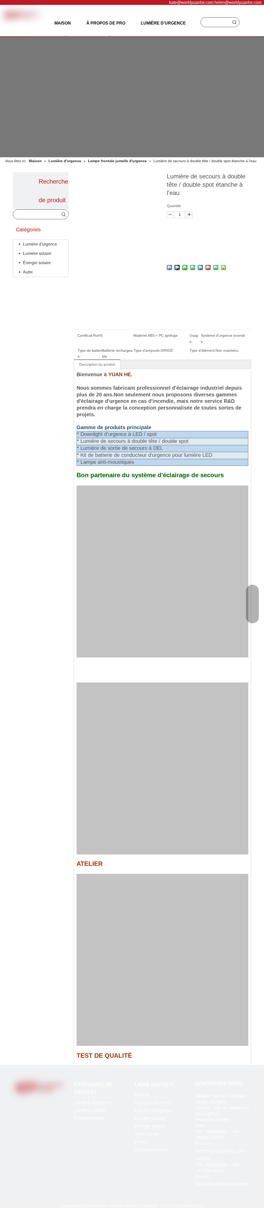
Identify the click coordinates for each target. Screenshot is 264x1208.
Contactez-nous (151, 1149)
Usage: (193, 338)
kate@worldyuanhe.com (191, 2)
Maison (142, 1094)
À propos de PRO (153, 1102)
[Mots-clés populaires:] (234, 22)
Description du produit (97, 364)
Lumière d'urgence (40, 244)
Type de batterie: (90, 353)
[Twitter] (32, 1101)
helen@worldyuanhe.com (237, 2)
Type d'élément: (202, 350)
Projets (142, 1142)
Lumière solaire (37, 253)
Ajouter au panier (207, 251)
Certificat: (85, 335)
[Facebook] (22, 1101)
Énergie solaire (37, 263)
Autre (28, 272)
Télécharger (147, 1134)
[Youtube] (43, 1101)
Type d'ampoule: (147, 350)
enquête (207, 239)
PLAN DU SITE (191, 1206)
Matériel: (141, 335)
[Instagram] (53, 1101)
